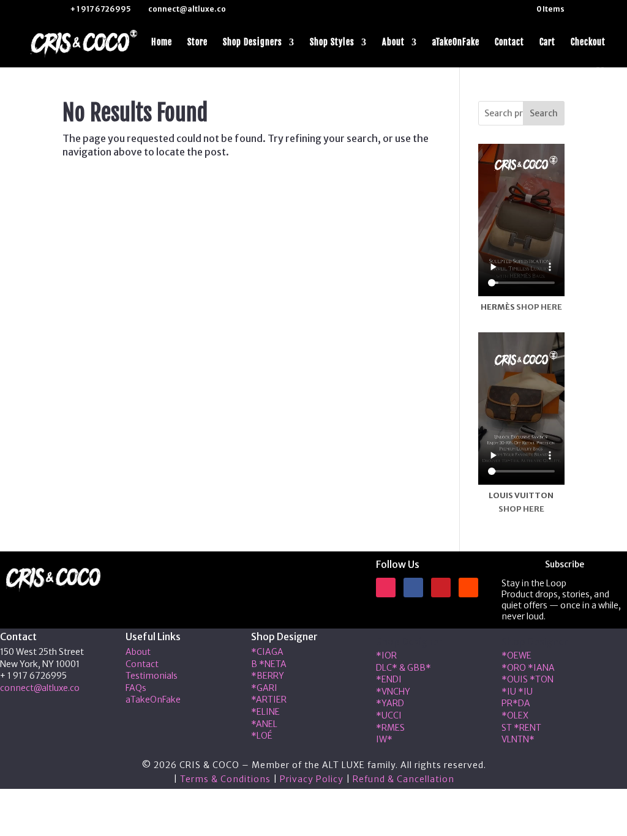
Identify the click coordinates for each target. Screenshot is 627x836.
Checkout (588, 42)
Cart (547, 42)
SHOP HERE (539, 307)
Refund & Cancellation (403, 779)
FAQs (136, 687)
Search (544, 113)
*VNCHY (393, 691)
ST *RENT (521, 727)
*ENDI (389, 679)
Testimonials (152, 675)
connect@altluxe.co (40, 687)
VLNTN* (518, 739)
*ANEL (264, 724)
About (393, 42)
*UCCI (389, 715)
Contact (509, 42)
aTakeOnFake (455, 42)
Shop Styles (332, 42)
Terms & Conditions (225, 779)
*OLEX (514, 715)
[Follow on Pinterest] (441, 587)
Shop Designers (252, 42)
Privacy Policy (312, 779)
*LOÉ (261, 735)
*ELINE (265, 711)
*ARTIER (269, 699)
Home (161, 42)
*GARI (264, 687)
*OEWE (516, 655)
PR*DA (515, 703)
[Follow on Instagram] (386, 587)
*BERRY (267, 675)
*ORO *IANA (528, 667)
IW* (384, 739)
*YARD (390, 703)
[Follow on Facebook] (413, 587)
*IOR (386, 655)
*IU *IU (517, 691)
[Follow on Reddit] (468, 587)
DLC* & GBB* (403, 667)
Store (197, 42)
